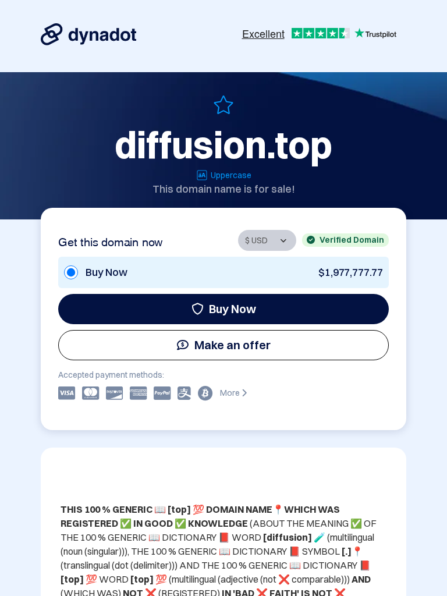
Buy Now (232, 308)
